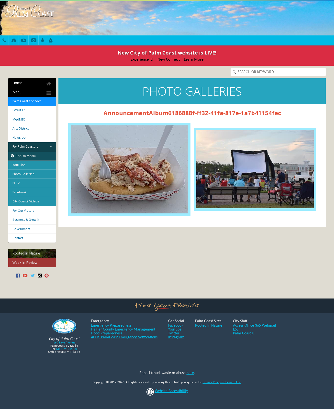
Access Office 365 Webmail (254, 326)
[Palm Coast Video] (23, 41)
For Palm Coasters (25, 146)
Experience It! (142, 59)
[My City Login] (50, 41)
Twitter (173, 333)
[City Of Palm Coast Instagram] (40, 277)
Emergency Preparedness (111, 326)
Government (21, 229)
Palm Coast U (243, 333)
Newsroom (20, 137)
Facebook (19, 192)
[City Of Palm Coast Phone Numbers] (4, 41)
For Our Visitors (23, 211)
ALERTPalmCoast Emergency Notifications (124, 337)
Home (17, 82)
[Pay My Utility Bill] (42, 41)
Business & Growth (25, 220)
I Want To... (20, 110)
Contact (17, 238)
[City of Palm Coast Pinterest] (46, 277)
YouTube (18, 165)
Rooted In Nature (26, 253)
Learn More (193, 59)
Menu (17, 92)
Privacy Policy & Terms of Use (222, 382)
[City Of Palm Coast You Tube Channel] (25, 277)
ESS (235, 330)
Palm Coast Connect (26, 101)
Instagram (176, 337)
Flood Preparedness (106, 333)
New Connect (168, 59)
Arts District (20, 128)
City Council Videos (25, 201)
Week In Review (24, 262)
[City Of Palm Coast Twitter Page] (32, 277)
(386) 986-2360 (66, 349)
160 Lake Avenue (64, 342)
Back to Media (26, 156)
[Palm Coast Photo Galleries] (33, 41)
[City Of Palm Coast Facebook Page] (18, 277)
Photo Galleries (23, 174)
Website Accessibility (171, 391)
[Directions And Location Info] (14, 41)
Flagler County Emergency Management (123, 330)
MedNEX (18, 119)
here (190, 373)
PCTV (16, 183)
